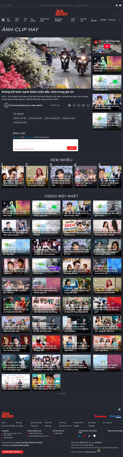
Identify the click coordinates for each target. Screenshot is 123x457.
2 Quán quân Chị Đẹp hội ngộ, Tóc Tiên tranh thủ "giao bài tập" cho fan (85, 181)
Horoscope (112, 20)
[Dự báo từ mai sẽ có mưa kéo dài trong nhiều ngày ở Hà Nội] (77, 420)
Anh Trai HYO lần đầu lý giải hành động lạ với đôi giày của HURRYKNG (15, 425)
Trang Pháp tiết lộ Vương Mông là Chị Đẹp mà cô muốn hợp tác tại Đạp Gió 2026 (36, 181)
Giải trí (25, 19)
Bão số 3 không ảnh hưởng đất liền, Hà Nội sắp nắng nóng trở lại (106, 367)
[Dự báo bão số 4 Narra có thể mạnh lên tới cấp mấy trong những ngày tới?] (107, 83)
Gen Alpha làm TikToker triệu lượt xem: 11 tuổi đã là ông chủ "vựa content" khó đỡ (46, 386)
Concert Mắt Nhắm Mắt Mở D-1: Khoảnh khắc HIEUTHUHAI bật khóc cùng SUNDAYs (15, 406)
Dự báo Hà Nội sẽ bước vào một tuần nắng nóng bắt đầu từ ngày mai (45, 348)
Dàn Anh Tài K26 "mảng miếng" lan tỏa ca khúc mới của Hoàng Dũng (75, 367)
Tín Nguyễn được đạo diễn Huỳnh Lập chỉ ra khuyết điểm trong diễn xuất (76, 290)
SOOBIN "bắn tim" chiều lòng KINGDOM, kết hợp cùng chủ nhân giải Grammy (15, 232)
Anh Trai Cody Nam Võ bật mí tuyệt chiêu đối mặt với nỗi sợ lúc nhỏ (61, 181)
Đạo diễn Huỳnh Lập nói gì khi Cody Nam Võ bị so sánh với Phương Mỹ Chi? (12, 181)
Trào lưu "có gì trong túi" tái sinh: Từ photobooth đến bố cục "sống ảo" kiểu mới (106, 329)
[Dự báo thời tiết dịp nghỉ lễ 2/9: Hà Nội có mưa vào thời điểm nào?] (107, 64)
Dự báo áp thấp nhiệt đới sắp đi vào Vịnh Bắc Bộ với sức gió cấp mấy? (15, 252)
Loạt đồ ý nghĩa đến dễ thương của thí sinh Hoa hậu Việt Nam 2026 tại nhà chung (45, 309)
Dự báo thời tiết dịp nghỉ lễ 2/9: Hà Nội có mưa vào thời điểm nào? (106, 68)
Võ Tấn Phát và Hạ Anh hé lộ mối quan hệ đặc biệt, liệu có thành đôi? (15, 271)
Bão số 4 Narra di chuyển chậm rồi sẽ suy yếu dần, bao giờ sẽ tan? (106, 125)
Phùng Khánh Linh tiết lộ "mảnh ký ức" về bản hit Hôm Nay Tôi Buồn (76, 329)
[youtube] (120, 5)
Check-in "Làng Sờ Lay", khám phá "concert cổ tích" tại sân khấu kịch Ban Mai (15, 309)
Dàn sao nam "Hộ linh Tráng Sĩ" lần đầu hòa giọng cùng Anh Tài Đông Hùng (14, 348)
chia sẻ (69, 105)
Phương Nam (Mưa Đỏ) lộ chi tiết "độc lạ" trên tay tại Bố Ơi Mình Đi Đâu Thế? (106, 106)
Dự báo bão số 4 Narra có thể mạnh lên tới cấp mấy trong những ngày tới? (107, 87)
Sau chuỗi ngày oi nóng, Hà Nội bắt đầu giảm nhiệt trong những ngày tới (45, 290)
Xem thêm (119, 19)
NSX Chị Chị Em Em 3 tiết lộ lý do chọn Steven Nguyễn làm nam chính (76, 348)
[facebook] (117, 5)
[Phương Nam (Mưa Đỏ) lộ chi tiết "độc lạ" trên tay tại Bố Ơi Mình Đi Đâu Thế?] (107, 102)
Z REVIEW (94, 19)
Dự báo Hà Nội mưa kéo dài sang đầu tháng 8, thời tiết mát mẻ (45, 444)
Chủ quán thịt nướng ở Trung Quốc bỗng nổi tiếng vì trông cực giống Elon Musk (46, 425)
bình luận (87, 105)
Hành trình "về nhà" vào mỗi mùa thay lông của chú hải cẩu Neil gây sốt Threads (15, 444)
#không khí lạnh (69, 118)
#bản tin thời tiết (20, 118)
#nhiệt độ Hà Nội (20, 123)
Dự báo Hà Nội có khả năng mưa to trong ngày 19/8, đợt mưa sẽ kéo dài (106, 271)
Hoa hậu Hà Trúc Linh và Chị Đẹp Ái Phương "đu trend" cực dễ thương (76, 406)
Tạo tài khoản (29, 137)
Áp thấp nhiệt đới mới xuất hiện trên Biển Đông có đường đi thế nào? (46, 271)
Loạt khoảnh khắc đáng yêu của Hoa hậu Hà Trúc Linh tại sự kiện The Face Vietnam (45, 252)
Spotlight (103, 20)
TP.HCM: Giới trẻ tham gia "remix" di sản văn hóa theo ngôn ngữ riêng (106, 348)
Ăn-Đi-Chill (73, 19)
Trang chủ (3, 19)
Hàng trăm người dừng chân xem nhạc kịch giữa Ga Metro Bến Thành (107, 386)
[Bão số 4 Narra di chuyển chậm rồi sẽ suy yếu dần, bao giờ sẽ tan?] (107, 121)
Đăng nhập (16, 137)
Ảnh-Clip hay (83, 19)
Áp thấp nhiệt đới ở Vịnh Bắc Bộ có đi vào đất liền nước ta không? (46, 232)
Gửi (72, 148)
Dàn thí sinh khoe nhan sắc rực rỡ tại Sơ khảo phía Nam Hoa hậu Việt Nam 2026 (45, 406)
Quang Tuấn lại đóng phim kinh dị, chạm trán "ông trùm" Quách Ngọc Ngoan (107, 252)
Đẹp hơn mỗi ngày (44, 19)
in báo (83, 105)
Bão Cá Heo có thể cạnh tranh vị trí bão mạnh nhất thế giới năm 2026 (107, 444)
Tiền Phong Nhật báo (65, 5)
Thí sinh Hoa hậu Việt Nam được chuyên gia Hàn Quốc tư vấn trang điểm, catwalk (107, 232)
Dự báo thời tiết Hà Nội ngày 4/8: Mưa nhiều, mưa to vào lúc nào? (76, 386)
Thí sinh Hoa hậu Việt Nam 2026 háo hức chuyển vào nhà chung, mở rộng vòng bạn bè (76, 309)
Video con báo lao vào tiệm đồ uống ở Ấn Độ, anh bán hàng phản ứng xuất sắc (76, 444)
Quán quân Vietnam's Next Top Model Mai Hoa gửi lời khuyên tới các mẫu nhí (45, 367)
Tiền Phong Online (48, 5)
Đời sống (8, 19)
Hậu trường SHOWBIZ (58, 19)
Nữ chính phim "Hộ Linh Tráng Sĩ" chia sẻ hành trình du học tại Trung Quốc (45, 329)
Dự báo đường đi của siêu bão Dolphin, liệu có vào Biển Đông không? (107, 406)
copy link (78, 105)
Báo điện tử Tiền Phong (62, 12)
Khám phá (17, 19)
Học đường (33, 19)
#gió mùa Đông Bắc (52, 118)
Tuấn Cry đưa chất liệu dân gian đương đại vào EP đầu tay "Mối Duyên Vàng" (14, 367)
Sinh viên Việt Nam (82, 5)
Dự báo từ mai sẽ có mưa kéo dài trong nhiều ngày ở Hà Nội (76, 426)
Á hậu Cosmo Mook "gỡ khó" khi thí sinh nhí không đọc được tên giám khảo (15, 329)
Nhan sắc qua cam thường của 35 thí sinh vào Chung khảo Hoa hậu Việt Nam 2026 (106, 425)
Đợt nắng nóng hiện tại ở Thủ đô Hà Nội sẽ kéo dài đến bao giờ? (107, 309)
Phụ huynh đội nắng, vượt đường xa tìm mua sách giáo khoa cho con (76, 232)
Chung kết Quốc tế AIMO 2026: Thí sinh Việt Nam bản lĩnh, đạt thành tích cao (14, 386)
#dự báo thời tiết (35, 118)
